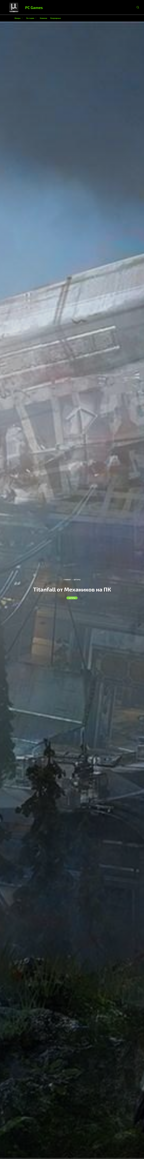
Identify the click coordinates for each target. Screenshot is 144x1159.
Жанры (18, 18)
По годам (30, 18)
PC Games (34, 7)
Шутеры (72, 598)
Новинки (43, 18)
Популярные (55, 18)
